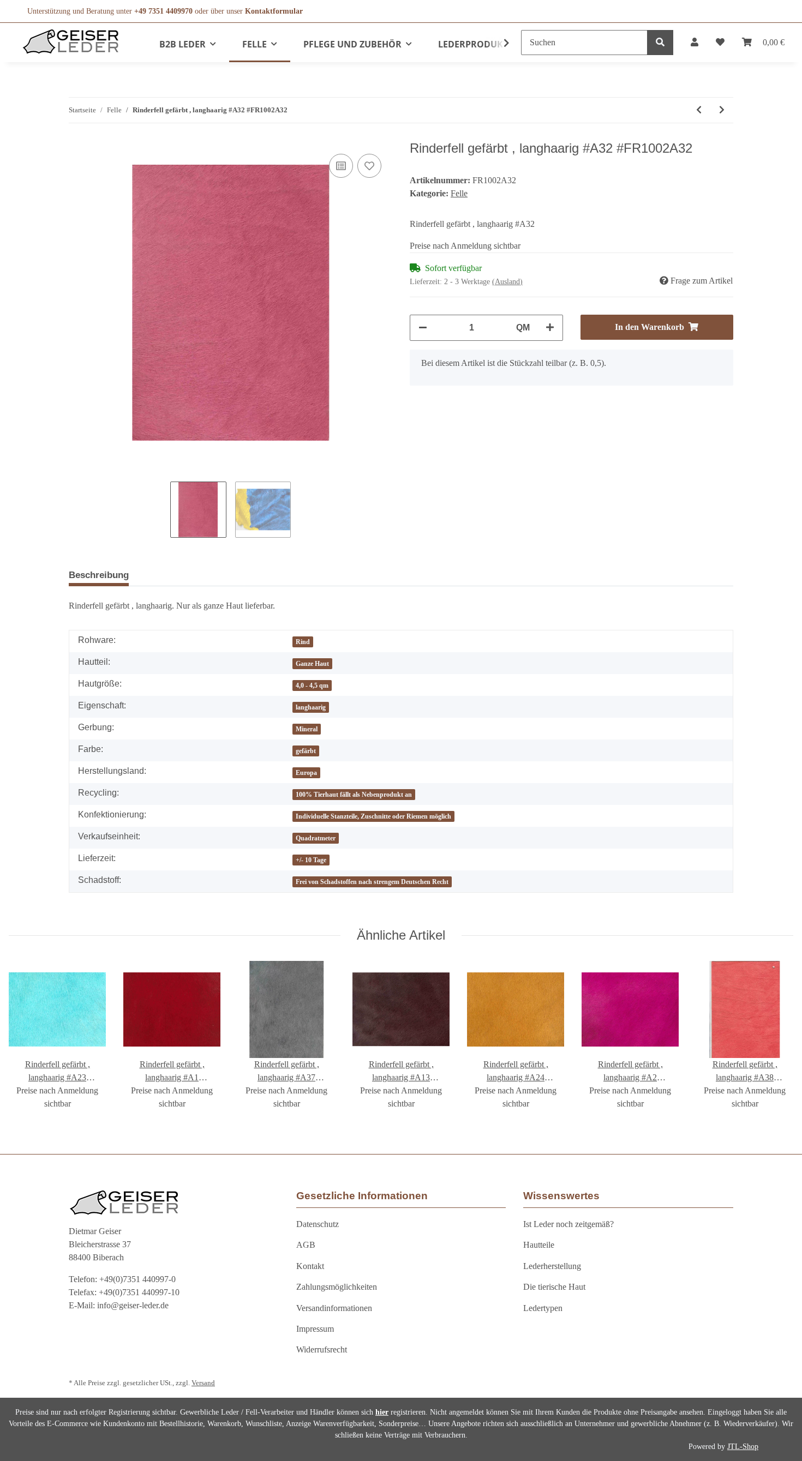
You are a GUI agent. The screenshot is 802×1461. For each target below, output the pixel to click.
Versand (203, 1383)
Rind (303, 642)
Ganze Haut (312, 664)
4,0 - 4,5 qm (312, 685)
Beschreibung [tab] (99, 575)
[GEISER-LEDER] (71, 41)
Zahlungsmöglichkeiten (336, 1286)
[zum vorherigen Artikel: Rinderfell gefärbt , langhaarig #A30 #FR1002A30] (698, 110)
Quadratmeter (316, 838)
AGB (305, 1244)
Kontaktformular (274, 11)
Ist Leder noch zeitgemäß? (568, 1224)
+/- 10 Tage (311, 860)
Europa (306, 773)
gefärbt (306, 751)
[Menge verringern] (422, 327)
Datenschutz (317, 1224)
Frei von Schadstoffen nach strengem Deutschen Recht (372, 882)
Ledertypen (542, 1308)
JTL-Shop (742, 1446)
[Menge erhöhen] (549, 327)
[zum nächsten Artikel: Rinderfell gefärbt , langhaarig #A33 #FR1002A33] (721, 110)
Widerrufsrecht (321, 1349)
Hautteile (538, 1244)
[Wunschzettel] (720, 42)
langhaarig (311, 707)
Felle (459, 193)
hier (381, 1412)
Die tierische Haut (554, 1286)
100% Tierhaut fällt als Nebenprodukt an (354, 794)
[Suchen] (660, 42)
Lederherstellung (552, 1266)
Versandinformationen (334, 1308)
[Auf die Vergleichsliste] (341, 166)
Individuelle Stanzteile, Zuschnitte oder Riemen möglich (373, 816)
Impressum (315, 1328)
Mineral (307, 729)
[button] (694, 42)
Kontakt (310, 1266)
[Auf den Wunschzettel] (369, 166)
